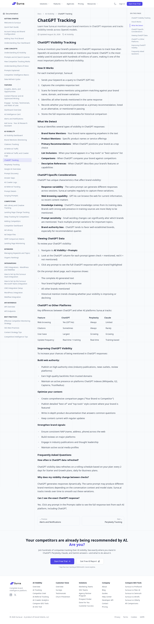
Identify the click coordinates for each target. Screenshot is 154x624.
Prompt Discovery (11, 173)
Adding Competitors (12, 221)
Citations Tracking (11, 144)
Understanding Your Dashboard (17, 43)
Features (57, 4)
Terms (125, 617)
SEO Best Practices (11, 328)
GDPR (142, 617)
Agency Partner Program (85, 594)
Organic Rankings (11, 257)
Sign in (122, 4)
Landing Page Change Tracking (16, 212)
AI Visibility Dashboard (13, 135)
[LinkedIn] (11, 595)
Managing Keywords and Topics (17, 253)
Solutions (43, 4)
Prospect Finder (85, 599)
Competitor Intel (39, 593)
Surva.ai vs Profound (133, 586)
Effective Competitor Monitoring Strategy (17, 322)
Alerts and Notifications (13, 119)
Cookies (134, 617)
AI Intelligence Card (12, 114)
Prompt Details (10, 191)
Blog (104, 590)
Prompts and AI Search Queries (17, 57)
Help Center (107, 597)
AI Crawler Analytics (41, 600)
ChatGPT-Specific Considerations (138, 30)
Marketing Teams (86, 586)
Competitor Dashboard (13, 225)
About (104, 586)
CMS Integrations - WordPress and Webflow (16, 268)
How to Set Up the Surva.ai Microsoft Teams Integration (15, 282)
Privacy (117, 617)
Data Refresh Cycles (12, 79)
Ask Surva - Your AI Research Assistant (15, 124)
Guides (105, 593)
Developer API (107, 600)
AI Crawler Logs (10, 182)
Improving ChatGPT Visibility (139, 46)
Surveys (59, 590)
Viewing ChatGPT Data (140, 35)
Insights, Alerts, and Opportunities (12, 90)
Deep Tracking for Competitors (16, 217)
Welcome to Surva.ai (12, 22)
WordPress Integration (13, 292)
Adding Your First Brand (14, 38)
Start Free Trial (135, 4)
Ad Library (8, 230)
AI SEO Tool (37, 607)
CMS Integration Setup (13, 288)
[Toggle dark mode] (115, 4)
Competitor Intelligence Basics (16, 75)
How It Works (136, 22)
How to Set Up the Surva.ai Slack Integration (15, 275)
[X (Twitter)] (15, 595)
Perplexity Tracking (12, 164)
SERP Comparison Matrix (14, 239)
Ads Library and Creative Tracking (14, 206)
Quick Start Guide (11, 27)
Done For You (84, 602)
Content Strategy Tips (13, 332)
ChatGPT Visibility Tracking (141, 18)
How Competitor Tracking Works (17, 61)
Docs (39, 14)
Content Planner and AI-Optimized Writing (14, 97)
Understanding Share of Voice (16, 66)
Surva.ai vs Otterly (132, 600)
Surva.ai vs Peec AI (132, 590)
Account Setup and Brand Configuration (14, 32)
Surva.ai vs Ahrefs (132, 597)
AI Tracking (37, 590)
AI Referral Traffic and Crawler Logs (16, 154)
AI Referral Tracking (12, 187)
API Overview (9, 307)
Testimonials (61, 593)
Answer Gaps (9, 178)
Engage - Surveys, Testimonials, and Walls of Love (17, 104)
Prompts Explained (11, 70)
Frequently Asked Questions (138, 52)
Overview (36, 586)
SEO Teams (83, 590)
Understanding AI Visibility (15, 52)
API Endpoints (10, 311)
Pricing (81, 4)
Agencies (70, 4)
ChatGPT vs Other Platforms (138, 40)
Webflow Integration (12, 297)
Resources (91, 4)
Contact (105, 603)
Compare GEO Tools (41, 603)
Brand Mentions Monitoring (15, 140)
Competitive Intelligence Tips (16, 337)
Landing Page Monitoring (14, 243)
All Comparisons (131, 603)
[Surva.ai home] (18, 4)
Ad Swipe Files (10, 234)
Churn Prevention (63, 597)
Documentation (12, 13)
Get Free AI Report (88, 561)
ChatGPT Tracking (11, 160)
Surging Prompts (11, 195)
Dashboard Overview (12, 110)
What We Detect (137, 25)
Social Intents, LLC (41, 617)
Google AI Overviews (12, 169)
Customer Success (86, 606)
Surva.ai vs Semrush (133, 593)
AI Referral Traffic (11, 149)
